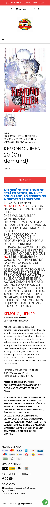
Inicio (6, 133)
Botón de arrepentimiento (14, 493)
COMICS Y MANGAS (13, 139)
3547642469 (9, 491)
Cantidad (7, 168)
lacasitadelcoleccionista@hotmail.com (20, 488)
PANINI (30, 139)
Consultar (25, 180)
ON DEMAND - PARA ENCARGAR (19, 136)
